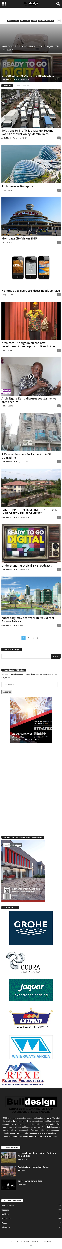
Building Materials (46, 21)
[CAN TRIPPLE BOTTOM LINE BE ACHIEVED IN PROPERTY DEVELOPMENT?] (31, 488)
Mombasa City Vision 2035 (19, 238)
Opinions (5, 1210)
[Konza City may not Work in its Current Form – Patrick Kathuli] (31, 595)
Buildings (5, 1214)
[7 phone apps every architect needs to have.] (31, 268)
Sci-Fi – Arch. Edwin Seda (30, 1181)
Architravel (25, 21)
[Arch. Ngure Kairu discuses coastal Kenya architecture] (31, 376)
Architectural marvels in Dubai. (33, 1167)
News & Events (7, 1205)
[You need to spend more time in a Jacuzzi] (31, 48)
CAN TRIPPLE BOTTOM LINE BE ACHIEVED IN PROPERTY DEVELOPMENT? (29, 511)
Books (34, 21)
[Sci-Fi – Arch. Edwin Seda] (8, 1185)
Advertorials (13, 21)
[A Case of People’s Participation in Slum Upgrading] (31, 432)
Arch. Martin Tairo (9, 79)
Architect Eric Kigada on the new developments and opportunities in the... (29, 344)
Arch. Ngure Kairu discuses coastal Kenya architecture (28, 400)
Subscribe (7, 692)
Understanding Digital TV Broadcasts (26, 565)
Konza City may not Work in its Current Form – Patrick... (27, 619)
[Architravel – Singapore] (31, 164)
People (4, 1223)
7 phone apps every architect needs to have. (30, 291)
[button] (57, 4)
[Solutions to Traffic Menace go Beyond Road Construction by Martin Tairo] (31, 108)
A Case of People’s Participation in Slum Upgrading (28, 456)
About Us (14, 1241)
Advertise (36, 1241)
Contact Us (47, 1241)
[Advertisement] (31, 12)
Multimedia (6, 1219)
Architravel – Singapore (17, 186)
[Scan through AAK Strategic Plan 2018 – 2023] (31, 721)
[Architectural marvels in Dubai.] (8, 1171)
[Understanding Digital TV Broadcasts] (31, 77)
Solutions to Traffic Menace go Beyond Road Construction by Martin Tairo (27, 132)
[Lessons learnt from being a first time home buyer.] (8, 1157)
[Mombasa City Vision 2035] (31, 216)
